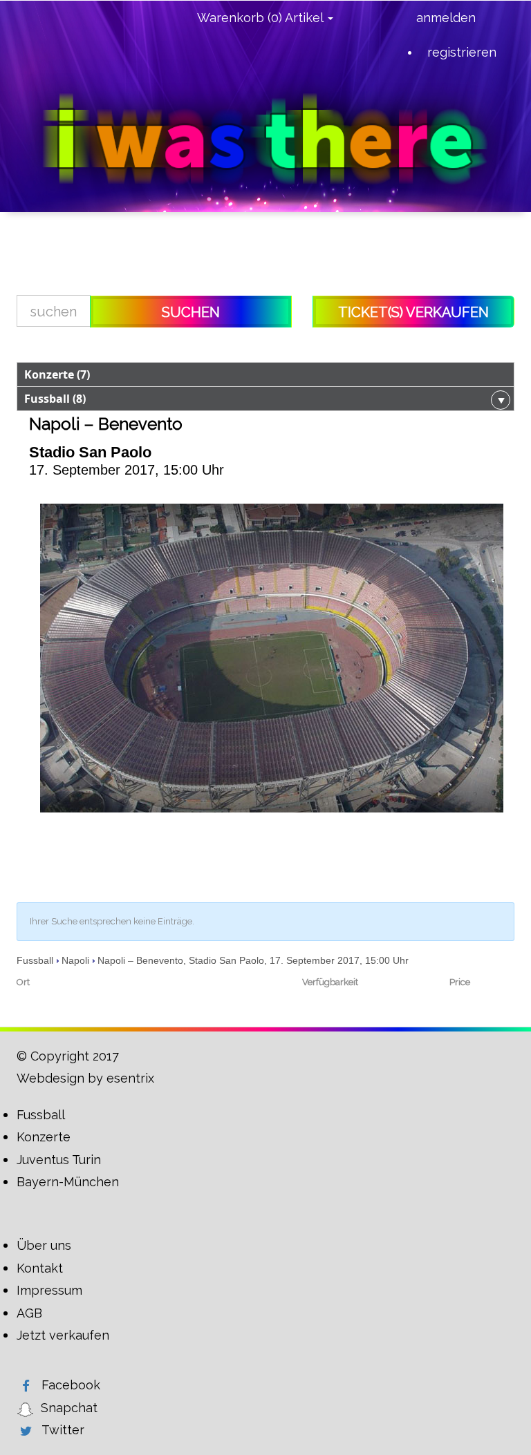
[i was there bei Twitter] (26, 1430)
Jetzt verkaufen (63, 1335)
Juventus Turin (59, 1159)
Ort (23, 982)
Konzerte (44, 1137)
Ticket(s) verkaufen (413, 312)
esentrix (130, 1078)
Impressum (49, 1290)
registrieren (461, 52)
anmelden (446, 17)
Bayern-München (68, 1182)
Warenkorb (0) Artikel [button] (261, 17)
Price (459, 982)
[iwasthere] (265, 139)
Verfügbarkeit (330, 982)
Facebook (70, 1385)
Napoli (75, 960)
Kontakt (40, 1268)
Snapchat (69, 1407)
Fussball (35, 960)
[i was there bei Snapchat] (25, 1408)
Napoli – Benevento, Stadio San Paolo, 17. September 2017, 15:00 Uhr (253, 960)
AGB (29, 1313)
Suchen (191, 312)
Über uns (44, 1245)
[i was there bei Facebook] (26, 1385)
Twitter (62, 1430)
